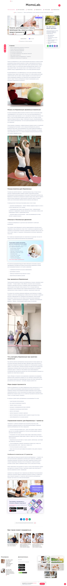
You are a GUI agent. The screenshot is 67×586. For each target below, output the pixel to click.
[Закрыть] (45, 582)
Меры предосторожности (15, 55)
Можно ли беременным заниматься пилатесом (19, 47)
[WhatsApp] (48, 46)
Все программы (21, 9)
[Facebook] (50, 46)
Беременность (38, 9)
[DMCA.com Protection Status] (22, 573)
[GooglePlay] (20, 508)
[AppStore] (12, 508)
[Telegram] (52, 46)
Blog (15, 12)
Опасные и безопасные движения (17, 50)
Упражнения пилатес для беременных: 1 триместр (20, 56)
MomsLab (33, 5)
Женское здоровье (28, 41)
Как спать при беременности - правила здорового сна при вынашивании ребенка (10, 572)
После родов (47, 9)
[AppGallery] (12, 511)
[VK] (57, 46)
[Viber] (55, 46)
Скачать (42, 583)
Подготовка (30, 9)
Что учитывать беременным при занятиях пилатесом (21, 53)
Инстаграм (20, 559)
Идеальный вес (56, 9)
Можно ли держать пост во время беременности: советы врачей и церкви (25, 545)
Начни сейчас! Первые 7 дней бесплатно (16, 259)
